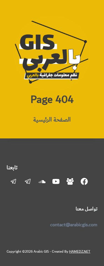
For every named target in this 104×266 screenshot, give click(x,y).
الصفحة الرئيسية (52, 120)
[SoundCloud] (42, 182)
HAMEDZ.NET (79, 251)
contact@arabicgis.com (73, 225)
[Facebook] (84, 182)
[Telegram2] (14, 182)
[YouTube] (56, 182)
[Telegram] (28, 182)
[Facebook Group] (70, 182)
